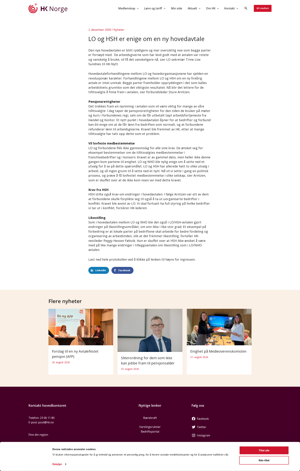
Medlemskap (126, 8)
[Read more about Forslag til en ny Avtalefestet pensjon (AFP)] (80, 327)
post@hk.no (46, 422)
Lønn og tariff (153, 8)
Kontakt (229, 8)
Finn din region (38, 435)
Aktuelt (192, 8)
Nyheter (119, 30)
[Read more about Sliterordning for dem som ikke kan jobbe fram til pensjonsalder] (150, 330)
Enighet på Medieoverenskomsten (218, 351)
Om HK (210, 8)
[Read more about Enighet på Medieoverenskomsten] (219, 327)
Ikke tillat (264, 460)
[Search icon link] (246, 8)
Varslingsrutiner (150, 427)
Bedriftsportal (150, 431)
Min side (176, 8)
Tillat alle (264, 450)
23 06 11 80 (47, 418)
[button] (137, 8)
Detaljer (57, 464)
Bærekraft (150, 418)
